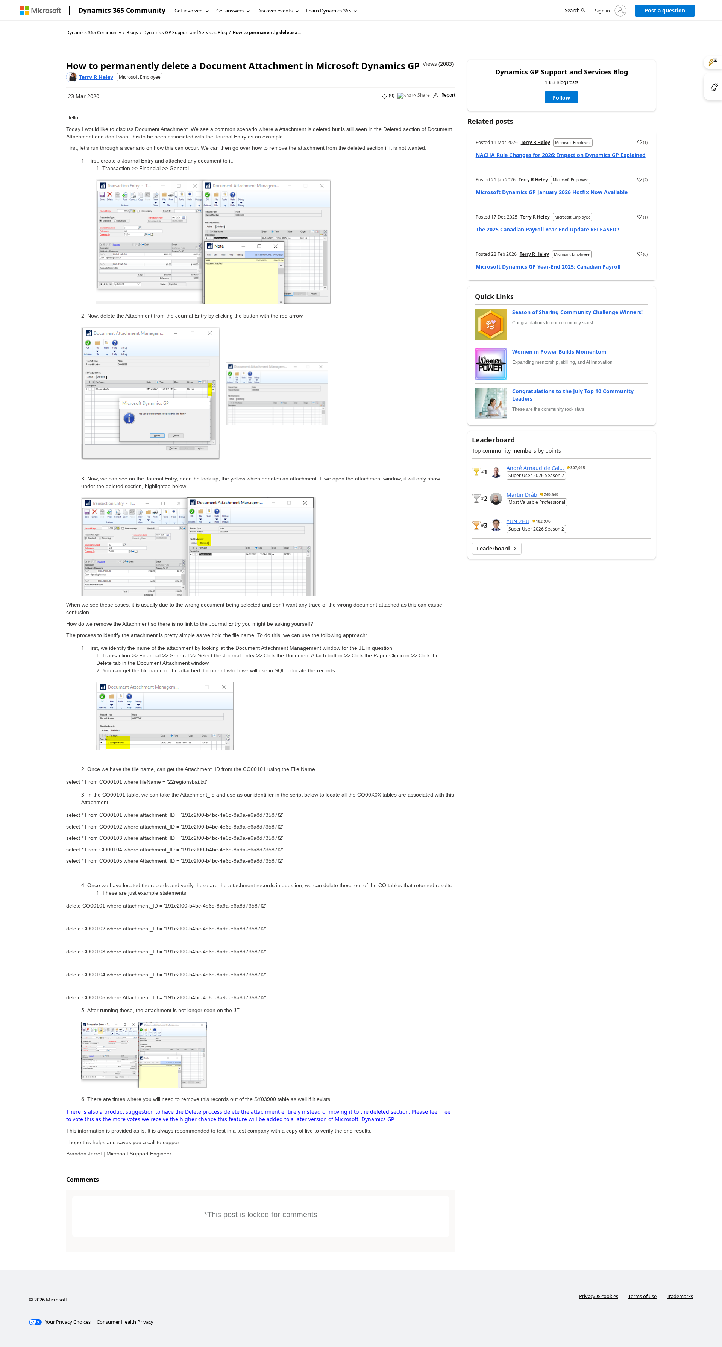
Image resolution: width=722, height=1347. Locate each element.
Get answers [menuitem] (230, 10)
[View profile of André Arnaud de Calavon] (496, 472)
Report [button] (448, 95)
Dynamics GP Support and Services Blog (185, 33)
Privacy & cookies (598, 1296)
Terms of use (642, 1296)
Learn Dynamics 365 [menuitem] (328, 10)
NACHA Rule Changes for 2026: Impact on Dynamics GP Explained (561, 154)
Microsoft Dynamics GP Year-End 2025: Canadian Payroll (548, 266)
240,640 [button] (551, 494)
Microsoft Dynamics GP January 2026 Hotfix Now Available (552, 192)
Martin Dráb (522, 494)
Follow (561, 97)
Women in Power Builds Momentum (559, 351)
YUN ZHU (518, 521)
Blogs (132, 32)
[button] (574, 11)
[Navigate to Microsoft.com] (40, 10)
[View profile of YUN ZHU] (496, 525)
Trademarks (680, 1296)
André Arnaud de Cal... (535, 467)
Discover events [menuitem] (275, 10)
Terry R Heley (96, 77)
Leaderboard (494, 548)
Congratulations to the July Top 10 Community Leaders (573, 395)
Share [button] (423, 95)
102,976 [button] (543, 521)
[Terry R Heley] (71, 77)
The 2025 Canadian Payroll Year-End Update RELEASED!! (547, 229)
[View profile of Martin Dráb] (496, 499)
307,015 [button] (577, 467)
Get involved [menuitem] (188, 10)
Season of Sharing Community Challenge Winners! (577, 312)
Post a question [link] (665, 10)
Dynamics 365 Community (121, 10)
